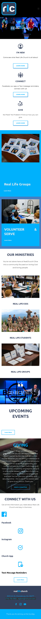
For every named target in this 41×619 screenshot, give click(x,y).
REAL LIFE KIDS (20, 303)
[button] (38, 9)
